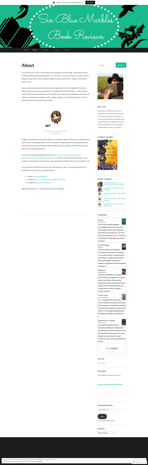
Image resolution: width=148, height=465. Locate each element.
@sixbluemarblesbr (43, 182)
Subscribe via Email (105, 405)
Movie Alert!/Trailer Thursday (113, 185)
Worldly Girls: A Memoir (106, 320)
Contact (67, 50)
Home (26, 50)
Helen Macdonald (103, 297)
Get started (90, 2)
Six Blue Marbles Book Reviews (110, 384)
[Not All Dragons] (124, 249)
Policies (56, 50)
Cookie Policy (39, 461)
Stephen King (102, 222)
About (35, 50)
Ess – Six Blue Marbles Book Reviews (51, 179)
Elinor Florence (102, 272)
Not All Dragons (103, 245)
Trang (105, 188)
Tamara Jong (102, 322)
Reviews (45, 50)
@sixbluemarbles (40, 176)
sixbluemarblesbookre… (111, 183)
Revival (100, 220)
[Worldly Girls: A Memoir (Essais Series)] (124, 324)
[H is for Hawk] (124, 299)
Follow (102, 416)
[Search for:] (112, 65)
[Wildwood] (124, 274)
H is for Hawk (103, 295)
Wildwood (101, 270)
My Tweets (101, 363)
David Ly (101, 247)
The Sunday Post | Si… (110, 193)
